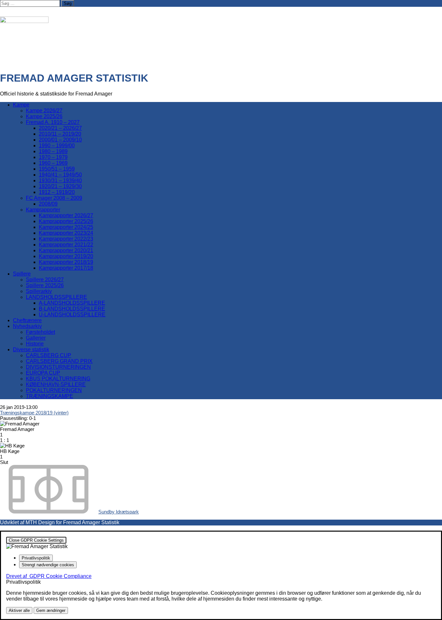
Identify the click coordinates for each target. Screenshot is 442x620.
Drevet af (49, 576)
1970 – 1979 (53, 157)
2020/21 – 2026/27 (60, 128)
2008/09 (48, 204)
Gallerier (36, 338)
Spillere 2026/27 (45, 279)
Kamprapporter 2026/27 (66, 215)
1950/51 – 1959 (57, 169)
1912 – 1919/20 (57, 192)
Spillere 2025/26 (45, 285)
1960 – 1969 (53, 163)
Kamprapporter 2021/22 (66, 244)
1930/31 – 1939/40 (60, 180)
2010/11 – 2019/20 (60, 134)
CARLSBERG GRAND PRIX (59, 361)
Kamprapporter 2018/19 (66, 262)
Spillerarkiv (39, 291)
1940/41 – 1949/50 (60, 174)
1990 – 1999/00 (57, 145)
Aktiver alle (19, 610)
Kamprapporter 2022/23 (66, 239)
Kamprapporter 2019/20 (66, 256)
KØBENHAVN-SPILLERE (56, 384)
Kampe (21, 104)
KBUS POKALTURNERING (58, 378)
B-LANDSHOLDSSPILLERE (72, 308)
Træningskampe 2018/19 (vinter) (34, 412)
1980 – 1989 (53, 151)
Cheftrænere (27, 320)
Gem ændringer (50, 610)
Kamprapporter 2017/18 (66, 268)
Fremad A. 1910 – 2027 (53, 122)
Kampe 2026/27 (44, 110)
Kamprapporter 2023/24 (66, 233)
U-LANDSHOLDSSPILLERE (72, 314)
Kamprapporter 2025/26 (66, 221)
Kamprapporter (43, 209)
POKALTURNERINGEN (54, 390)
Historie (35, 343)
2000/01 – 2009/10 (60, 139)
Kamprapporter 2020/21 (66, 250)
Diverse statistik (31, 349)
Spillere (22, 273)
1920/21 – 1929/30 (60, 186)
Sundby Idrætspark (118, 511)
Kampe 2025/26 (44, 116)
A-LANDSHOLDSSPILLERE (72, 303)
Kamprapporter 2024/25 (66, 227)
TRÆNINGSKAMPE (49, 396)
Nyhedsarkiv (27, 326)
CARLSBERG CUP (48, 355)
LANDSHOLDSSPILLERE (56, 297)
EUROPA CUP (43, 373)
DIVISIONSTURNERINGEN (58, 367)
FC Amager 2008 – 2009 (54, 198)
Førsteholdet (40, 332)
